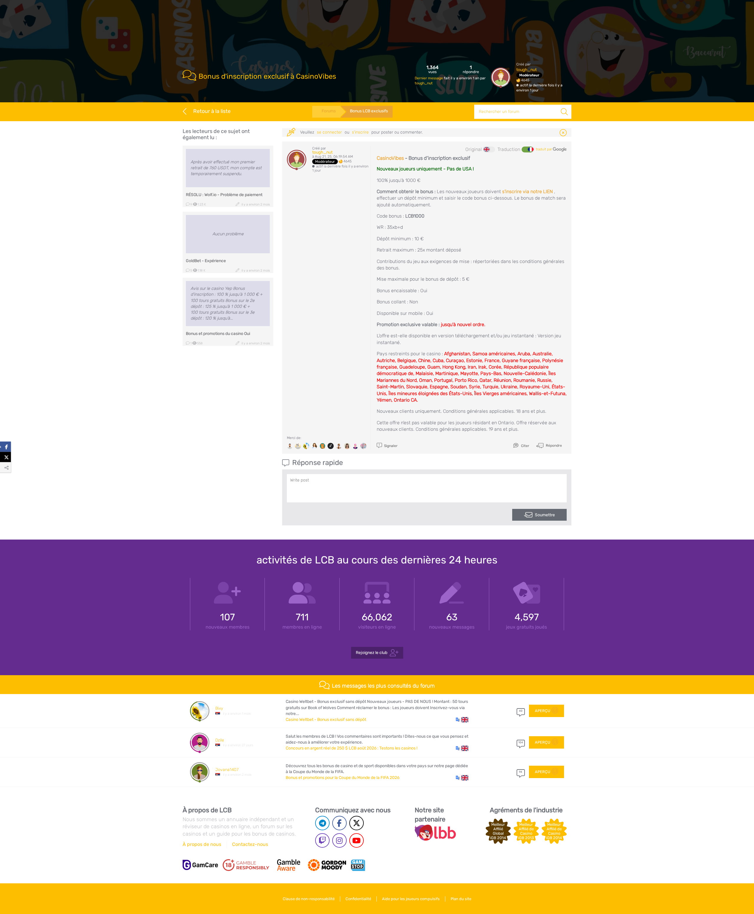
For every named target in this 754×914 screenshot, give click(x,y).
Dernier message (429, 78)
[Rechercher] (564, 112)
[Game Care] (200, 865)
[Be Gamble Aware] (288, 865)
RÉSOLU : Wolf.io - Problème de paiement (224, 194)
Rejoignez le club (371, 652)
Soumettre (545, 514)
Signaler (390, 446)
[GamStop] (357, 865)
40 (520, 710)
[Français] (527, 149)
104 (520, 742)
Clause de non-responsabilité (309, 899)
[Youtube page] (356, 840)
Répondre (553, 445)
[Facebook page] (339, 823)
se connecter (329, 132)
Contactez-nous (250, 844)
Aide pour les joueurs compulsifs (411, 899)
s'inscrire (360, 132)
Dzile (219, 740)
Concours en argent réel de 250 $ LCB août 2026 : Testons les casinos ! (351, 748)
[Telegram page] (322, 823)
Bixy (219, 708)
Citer (524, 446)
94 (520, 771)
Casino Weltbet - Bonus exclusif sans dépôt (326, 719)
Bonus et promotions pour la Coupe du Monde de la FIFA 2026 (342, 777)
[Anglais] (489, 149)
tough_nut (424, 83)
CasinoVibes (390, 158)
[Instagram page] (339, 840)
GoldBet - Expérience (206, 260)
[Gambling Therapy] (327, 865)
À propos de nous (202, 844)
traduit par (544, 149)
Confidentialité (358, 899)
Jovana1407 (227, 769)
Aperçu (542, 710)
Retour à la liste (212, 111)
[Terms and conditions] (245, 865)
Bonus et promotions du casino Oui (218, 333)
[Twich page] (322, 840)
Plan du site (461, 899)
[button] (462, 720)
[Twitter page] (356, 823)
